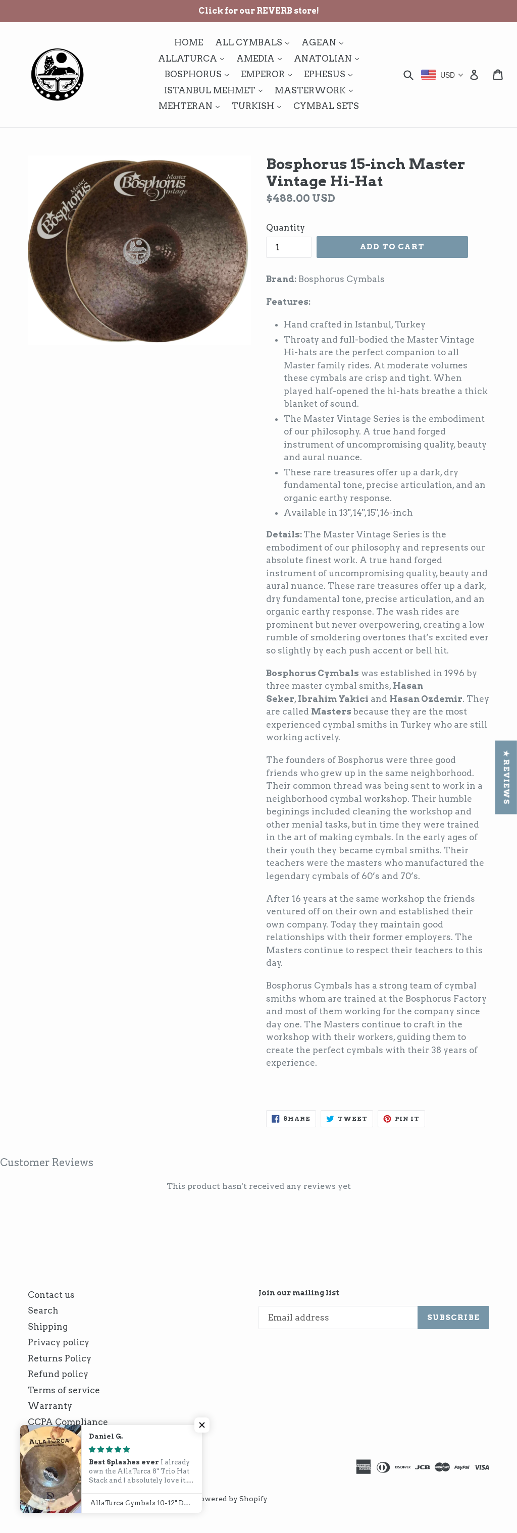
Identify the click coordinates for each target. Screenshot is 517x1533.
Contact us (51, 1295)
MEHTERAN (192, 105)
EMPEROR (269, 74)
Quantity (285, 228)
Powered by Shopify (231, 1499)
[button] (202, 1425)
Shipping (48, 1327)
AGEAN (324, 42)
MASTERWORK (316, 90)
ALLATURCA (193, 58)
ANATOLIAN (329, 58)
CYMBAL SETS (326, 106)
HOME (188, 42)
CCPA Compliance (68, 1422)
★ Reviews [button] (506, 777)
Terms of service (64, 1390)
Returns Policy (59, 1358)
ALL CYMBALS (254, 42)
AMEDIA (261, 58)
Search (43, 1310)
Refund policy (58, 1374)
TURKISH (259, 105)
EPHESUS (330, 74)
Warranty (50, 1406)
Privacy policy (58, 1342)
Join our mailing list (298, 1293)
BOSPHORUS (199, 74)
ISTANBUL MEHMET (216, 90)
